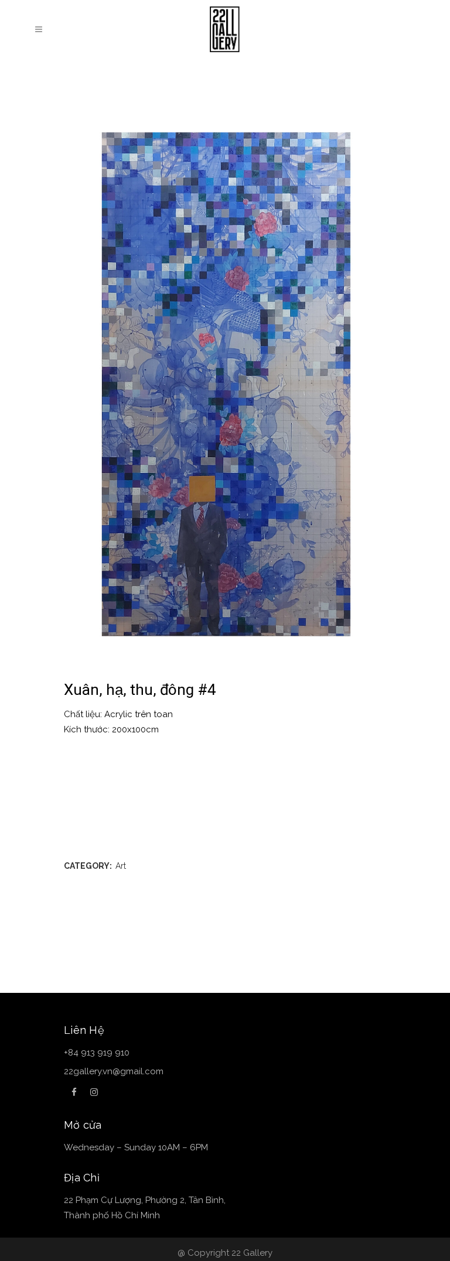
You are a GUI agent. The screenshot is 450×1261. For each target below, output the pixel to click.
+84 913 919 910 (96, 1052)
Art (120, 866)
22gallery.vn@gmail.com (113, 1071)
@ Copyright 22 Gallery (225, 1253)
